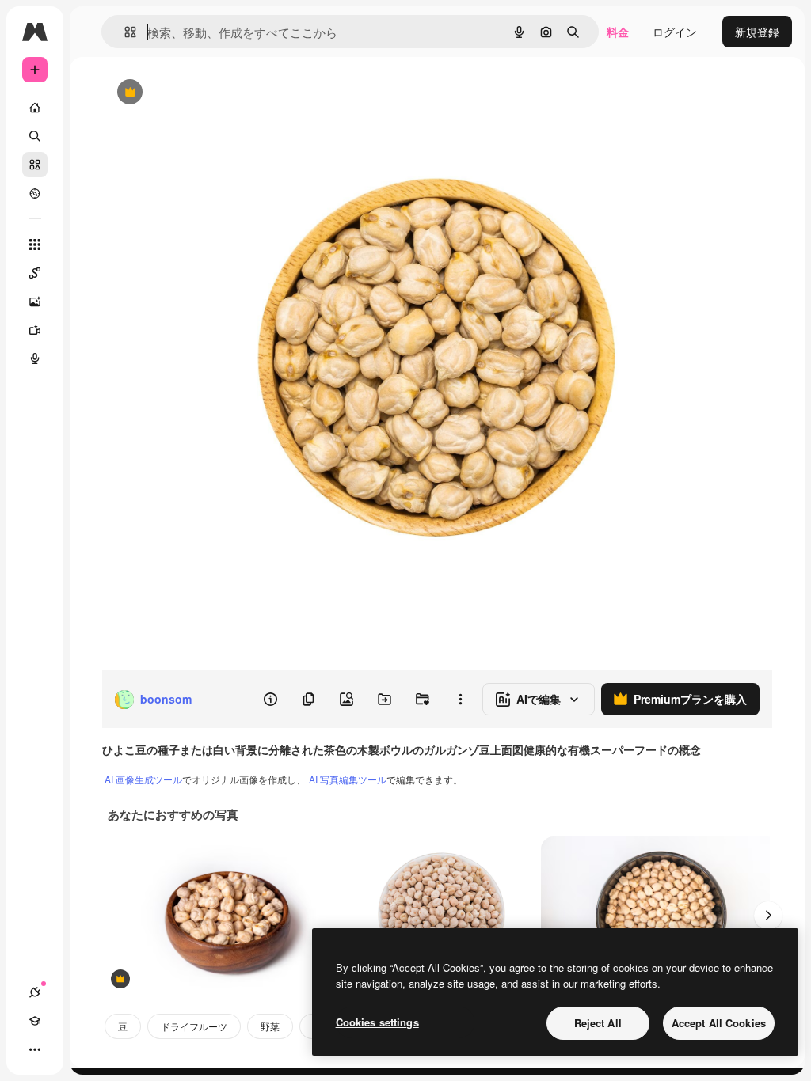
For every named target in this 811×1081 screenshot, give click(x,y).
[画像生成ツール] (35, 301)
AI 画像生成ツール (143, 779)
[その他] (35, 1049)
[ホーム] (35, 107)
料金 (618, 32)
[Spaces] (35, 273)
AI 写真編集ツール (347, 779)
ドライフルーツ (194, 1026)
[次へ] (768, 915)
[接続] (35, 992)
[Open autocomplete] (124, 32)
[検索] (35, 136)
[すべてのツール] (35, 244)
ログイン (675, 32)
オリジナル (210, 93)
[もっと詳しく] (35, 193)
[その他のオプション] (460, 699)
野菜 (270, 1026)
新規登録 (757, 32)
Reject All (598, 1022)
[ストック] (35, 164)
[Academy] (35, 1021)
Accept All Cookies (719, 1022)
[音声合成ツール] (35, 358)
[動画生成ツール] (35, 330)
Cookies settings (377, 1022)
